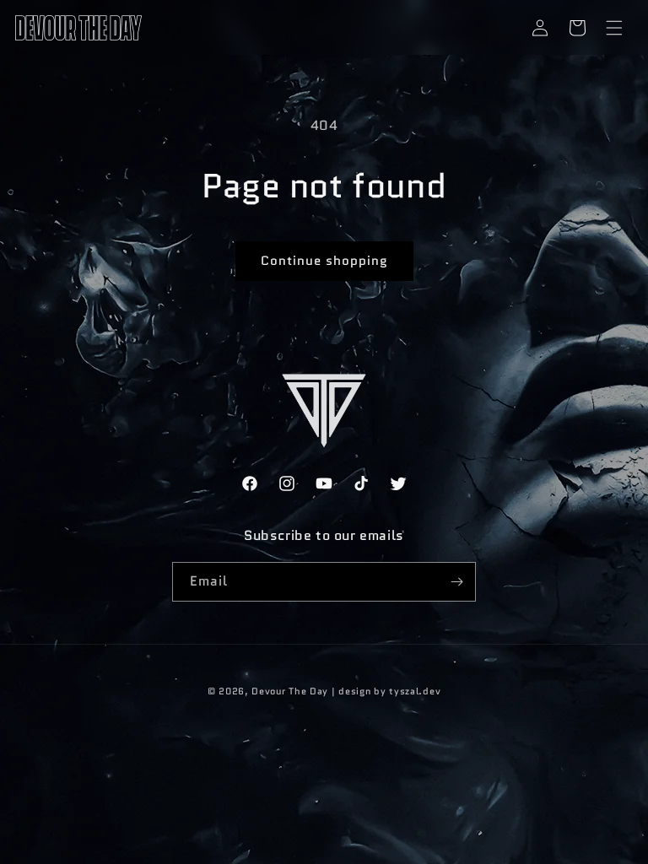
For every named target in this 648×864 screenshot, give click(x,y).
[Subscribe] (456, 582)
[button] (614, 27)
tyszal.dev (414, 691)
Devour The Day (289, 691)
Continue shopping (324, 260)
